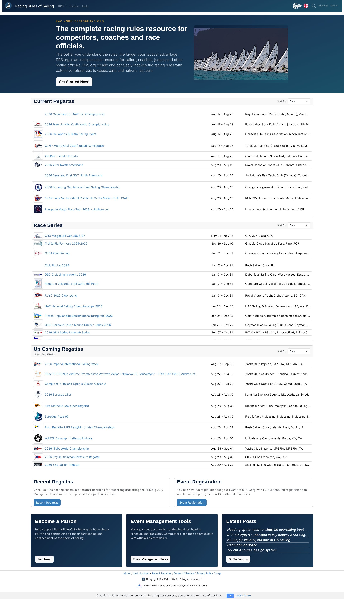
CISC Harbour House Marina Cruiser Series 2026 (78, 325)
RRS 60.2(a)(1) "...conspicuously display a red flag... (267, 535)
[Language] (307, 5)
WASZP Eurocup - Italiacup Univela (68, 438)
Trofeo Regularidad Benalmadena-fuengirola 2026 (79, 316)
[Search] (313, 5)
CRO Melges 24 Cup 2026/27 (65, 236)
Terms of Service (184, 573)
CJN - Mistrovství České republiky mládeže (74, 145)
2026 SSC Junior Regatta (62, 464)
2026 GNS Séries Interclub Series (67, 332)
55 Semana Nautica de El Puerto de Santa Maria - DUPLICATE (87, 198)
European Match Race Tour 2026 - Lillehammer (77, 209)
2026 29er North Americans (64, 165)
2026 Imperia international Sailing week (72, 364)
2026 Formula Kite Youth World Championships (77, 124)
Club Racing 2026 (57, 265)
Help (85, 6)
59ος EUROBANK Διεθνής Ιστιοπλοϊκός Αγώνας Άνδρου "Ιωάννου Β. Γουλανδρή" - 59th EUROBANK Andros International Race (130, 374)
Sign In (334, 5)
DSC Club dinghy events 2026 (65, 274)
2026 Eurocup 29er (58, 394)
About (127, 573)
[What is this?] (297, 6)
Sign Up (323, 5)
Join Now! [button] (44, 559)
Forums (74, 6)
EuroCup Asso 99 (57, 416)
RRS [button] (61, 6)
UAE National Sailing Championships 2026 (73, 306)
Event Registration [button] (191, 502)
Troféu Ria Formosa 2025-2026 (66, 243)
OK (230, 596)
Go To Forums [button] (238, 559)
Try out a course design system (252, 550)
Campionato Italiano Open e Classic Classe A (75, 384)
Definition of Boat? (242, 545)
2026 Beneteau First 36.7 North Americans (74, 175)
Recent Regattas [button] (47, 502)
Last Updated (141, 573)
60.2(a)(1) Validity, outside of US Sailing (258, 540)
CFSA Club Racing (57, 253)
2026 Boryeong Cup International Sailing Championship (82, 187)
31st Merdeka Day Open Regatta (67, 406)
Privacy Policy (204, 573)
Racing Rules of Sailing (34, 6)
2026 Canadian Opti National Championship (75, 114)
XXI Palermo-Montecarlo (61, 156)
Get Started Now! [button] (74, 82)
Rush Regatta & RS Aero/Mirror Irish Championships (80, 427)
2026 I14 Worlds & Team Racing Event (70, 134)
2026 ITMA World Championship (67, 448)
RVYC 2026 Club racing (61, 295)
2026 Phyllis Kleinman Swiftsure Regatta (72, 457)
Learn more (243, 595)
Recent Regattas (161, 573)
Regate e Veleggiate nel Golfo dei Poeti (71, 283)
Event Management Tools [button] (150, 559)
